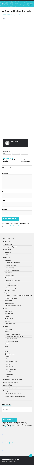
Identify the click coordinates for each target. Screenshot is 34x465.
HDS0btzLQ (6, 15)
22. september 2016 (16, 15)
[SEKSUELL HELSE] (2, 4)
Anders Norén (11, 461)
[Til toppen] (30, 455)
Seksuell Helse (13, 459)
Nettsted (4, 209)
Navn (4, 192)
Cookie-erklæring (9, 427)
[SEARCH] (30, 409)
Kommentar (5, 173)
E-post (4, 200)
